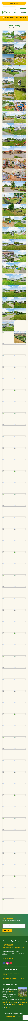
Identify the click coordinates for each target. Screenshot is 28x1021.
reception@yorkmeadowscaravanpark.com (14, 947)
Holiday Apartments (12, 1002)
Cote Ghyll (11, 991)
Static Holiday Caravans (13, 1001)
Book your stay (14, 3)
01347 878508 (23, 8)
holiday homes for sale (19, 19)
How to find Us (8, 958)
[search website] (15, 8)
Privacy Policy (14, 1014)
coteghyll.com (8, 1007)
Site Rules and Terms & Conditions (14, 1016)
